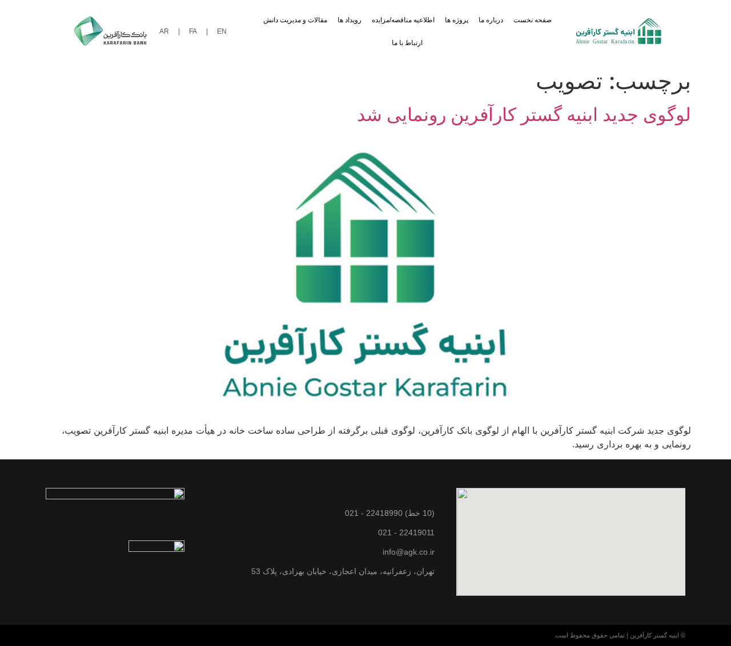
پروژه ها (456, 20)
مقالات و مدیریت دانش (295, 20)
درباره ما (491, 20)
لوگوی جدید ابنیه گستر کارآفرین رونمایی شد (524, 114)
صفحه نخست (532, 20)
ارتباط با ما (407, 43)
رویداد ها (350, 20)
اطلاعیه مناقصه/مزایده (403, 20)
